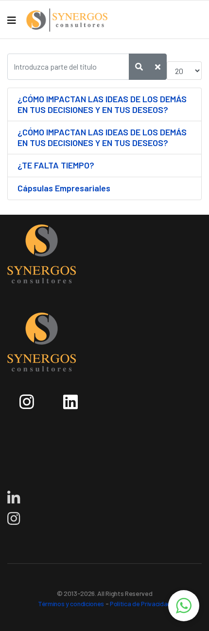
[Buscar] (139, 67)
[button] (183, 605)
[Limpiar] (158, 67)
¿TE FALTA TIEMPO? (55, 165)
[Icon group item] (29, 398)
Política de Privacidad (140, 603)
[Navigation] (11, 19)
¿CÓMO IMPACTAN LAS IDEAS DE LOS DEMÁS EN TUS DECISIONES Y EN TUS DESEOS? (102, 104)
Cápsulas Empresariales (63, 188)
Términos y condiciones (71, 603)
